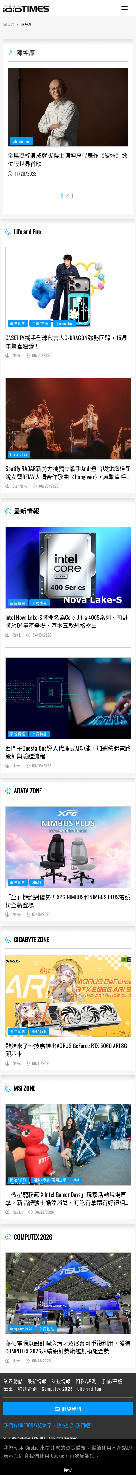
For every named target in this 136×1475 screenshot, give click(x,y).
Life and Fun (21, 140)
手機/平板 (40, 323)
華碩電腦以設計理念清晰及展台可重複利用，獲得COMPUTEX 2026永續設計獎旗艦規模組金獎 (68, 1347)
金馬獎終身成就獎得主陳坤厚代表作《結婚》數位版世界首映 (67, 159)
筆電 (8, 1388)
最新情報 (26, 510)
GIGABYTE (39, 1031)
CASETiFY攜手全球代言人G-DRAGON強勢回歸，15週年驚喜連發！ (66, 342)
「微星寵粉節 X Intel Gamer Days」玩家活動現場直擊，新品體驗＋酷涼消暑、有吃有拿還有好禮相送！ (65, 1198)
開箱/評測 (18, 1179)
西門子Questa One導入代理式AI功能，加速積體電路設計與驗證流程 (68, 752)
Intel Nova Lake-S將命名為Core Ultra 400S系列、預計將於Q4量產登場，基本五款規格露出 (66, 621)
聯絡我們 (71, 1408)
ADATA (36, 882)
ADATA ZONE (28, 790)
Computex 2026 (21, 1328)
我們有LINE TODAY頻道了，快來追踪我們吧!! (47, 1425)
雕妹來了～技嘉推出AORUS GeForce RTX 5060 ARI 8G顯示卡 (66, 1050)
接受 (68, 1469)
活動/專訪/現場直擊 (50, 1179)
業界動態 (17, 323)
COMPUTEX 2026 (33, 1236)
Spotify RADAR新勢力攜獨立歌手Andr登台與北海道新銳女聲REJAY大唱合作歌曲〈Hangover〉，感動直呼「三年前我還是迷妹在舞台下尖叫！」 (68, 472)
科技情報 (39, 602)
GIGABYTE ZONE (31, 939)
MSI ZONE (24, 1088)
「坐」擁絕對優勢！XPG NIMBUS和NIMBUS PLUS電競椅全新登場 (67, 901)
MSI (76, 1179)
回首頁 (9, 23)
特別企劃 (27, 1388)
